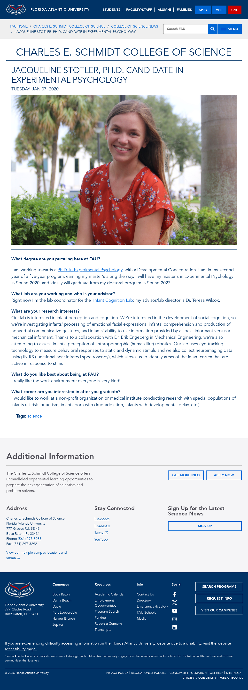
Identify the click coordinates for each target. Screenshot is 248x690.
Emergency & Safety (152, 606)
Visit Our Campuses (219, 610)
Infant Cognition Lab (113, 300)
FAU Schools (146, 612)
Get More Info (186, 475)
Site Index (233, 673)
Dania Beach (62, 600)
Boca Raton (61, 594)
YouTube (101, 539)
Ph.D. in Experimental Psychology (90, 270)
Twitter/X (101, 532)
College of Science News (134, 26)
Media (141, 618)
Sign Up (205, 526)
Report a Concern (108, 623)
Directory (144, 600)
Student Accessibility (199, 678)
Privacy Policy (117, 673)
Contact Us (145, 594)
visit (219, 10)
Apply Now (224, 475)
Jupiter (58, 624)
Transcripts (103, 629)
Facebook (101, 518)
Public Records (231, 678)
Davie (57, 606)
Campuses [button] (61, 584)
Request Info (219, 598)
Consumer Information (188, 673)
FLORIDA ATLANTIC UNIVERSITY (60, 9)
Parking (100, 617)
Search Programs (219, 586)
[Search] (212, 29)
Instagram (102, 525)
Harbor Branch (64, 618)
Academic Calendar (110, 594)
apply (203, 10)
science (34, 416)
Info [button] (140, 584)
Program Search (107, 611)
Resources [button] (103, 584)
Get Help (216, 673)
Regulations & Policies (148, 673)
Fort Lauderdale (65, 612)
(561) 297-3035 (29, 538)
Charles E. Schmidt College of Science (69, 26)
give (234, 10)
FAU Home (19, 26)
